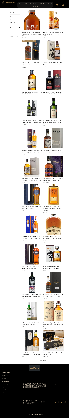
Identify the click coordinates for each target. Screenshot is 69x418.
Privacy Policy (4, 392)
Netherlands (12, 22)
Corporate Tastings (6, 372)
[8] (61, 402)
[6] (55, 402)
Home (3, 366)
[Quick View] (32, 20)
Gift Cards (4, 378)
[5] (58, 402)
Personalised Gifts (5, 381)
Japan (11, 21)
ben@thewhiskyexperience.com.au (60, 384)
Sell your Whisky (5, 387)
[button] (25, 3)
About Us (4, 369)
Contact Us (4, 389)
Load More (43, 360)
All (10, 19)
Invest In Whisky (5, 384)
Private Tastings (5, 375)
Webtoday (37, 416)
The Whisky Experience (10, 2)
